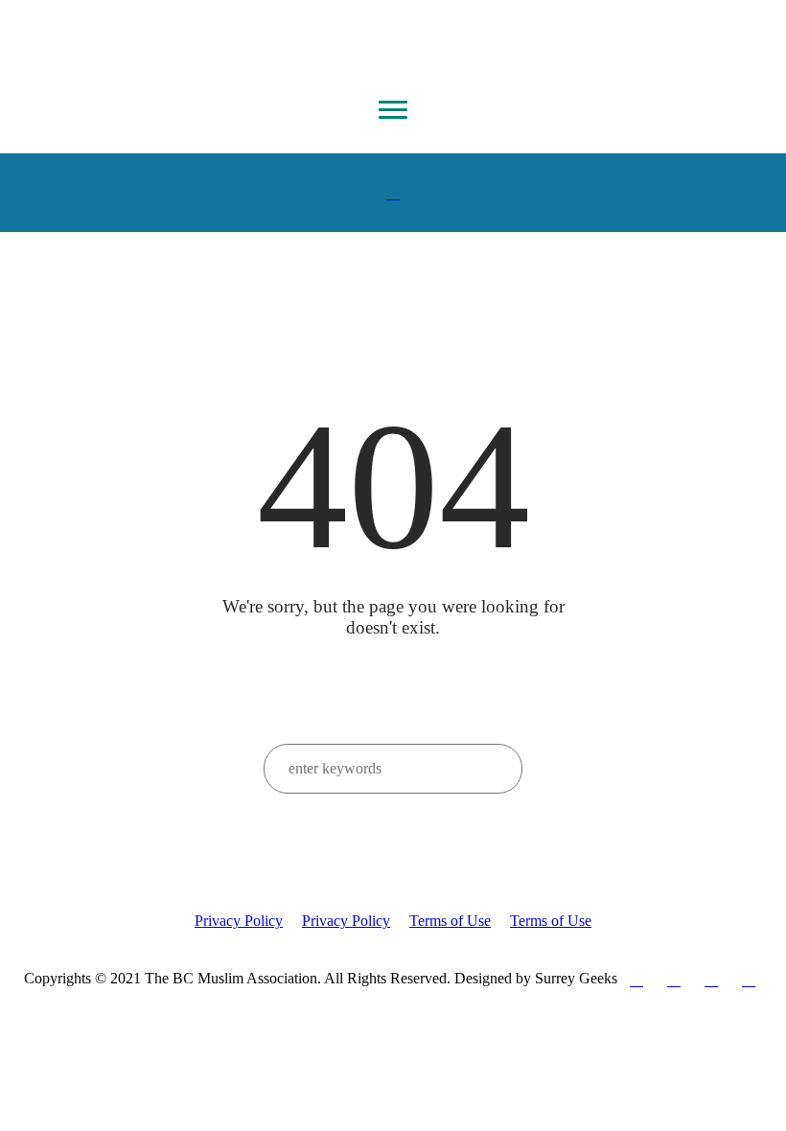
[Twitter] (673, 979)
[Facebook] (636, 979)
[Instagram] (711, 979)
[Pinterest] (748, 979)
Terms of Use (450, 920)
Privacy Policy (239, 920)
